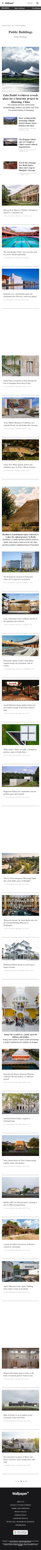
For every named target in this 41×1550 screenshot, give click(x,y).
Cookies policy (20, 1515)
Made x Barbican (20, 8)
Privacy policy (20, 1512)
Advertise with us (20, 1518)
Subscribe (30, 3)
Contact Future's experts (20, 1505)
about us (20, 1502)
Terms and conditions (21, 1508)
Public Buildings (20, 25)
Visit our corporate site (25, 1542)
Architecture (6, 25)
